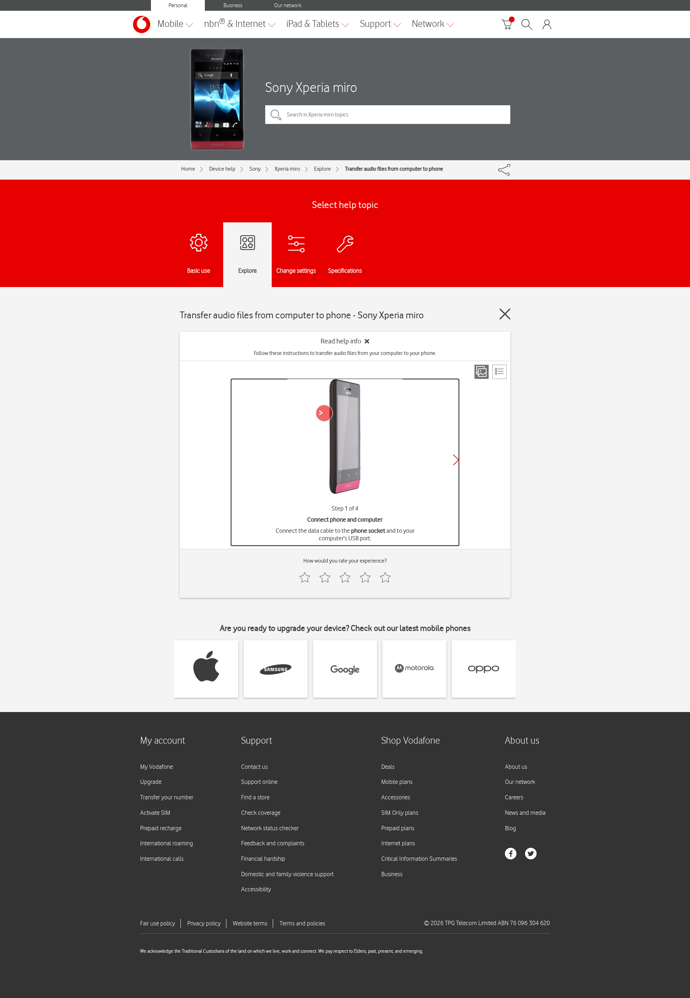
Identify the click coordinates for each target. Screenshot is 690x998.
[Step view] (481, 372)
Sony (255, 169)
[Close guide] (505, 314)
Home (188, 169)
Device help (222, 169)
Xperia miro (287, 169)
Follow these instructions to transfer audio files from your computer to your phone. (345, 353)
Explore (322, 169)
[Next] (456, 459)
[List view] (499, 372)
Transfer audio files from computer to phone (394, 169)
